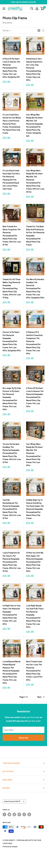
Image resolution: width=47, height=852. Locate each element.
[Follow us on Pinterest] (19, 814)
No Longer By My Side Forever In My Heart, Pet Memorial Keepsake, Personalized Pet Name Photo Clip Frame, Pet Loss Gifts (12, 399)
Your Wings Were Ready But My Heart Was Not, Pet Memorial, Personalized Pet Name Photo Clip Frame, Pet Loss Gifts (34, 455)
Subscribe (23, 737)
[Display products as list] (43, 30)
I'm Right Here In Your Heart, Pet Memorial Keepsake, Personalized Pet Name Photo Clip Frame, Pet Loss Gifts (12, 614)
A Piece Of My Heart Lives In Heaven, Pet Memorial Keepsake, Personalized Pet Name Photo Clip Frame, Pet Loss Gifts (35, 397)
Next (39, 697)
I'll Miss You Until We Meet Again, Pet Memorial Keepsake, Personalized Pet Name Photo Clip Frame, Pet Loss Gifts (34, 561)
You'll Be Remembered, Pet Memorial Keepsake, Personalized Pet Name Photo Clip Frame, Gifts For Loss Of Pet (12, 509)
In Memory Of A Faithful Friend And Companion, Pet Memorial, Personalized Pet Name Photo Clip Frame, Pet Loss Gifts (34, 343)
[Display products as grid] (39, 30)
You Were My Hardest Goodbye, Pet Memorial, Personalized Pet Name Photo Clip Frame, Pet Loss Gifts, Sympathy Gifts (35, 288)
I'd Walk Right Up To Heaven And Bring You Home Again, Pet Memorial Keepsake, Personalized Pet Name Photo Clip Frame (35, 509)
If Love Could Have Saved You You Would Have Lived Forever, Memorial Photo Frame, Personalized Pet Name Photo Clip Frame (12, 123)
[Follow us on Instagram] (14, 814)
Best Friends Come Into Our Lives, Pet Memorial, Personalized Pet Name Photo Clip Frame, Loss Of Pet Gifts (34, 670)
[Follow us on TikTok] (24, 814)
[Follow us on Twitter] (9, 814)
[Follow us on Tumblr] (29, 814)
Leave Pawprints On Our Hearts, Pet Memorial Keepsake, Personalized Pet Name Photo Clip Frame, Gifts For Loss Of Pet (12, 561)
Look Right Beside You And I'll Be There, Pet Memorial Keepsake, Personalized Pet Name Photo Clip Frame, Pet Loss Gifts (35, 616)
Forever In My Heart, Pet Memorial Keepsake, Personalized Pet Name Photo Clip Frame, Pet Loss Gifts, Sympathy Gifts (12, 341)
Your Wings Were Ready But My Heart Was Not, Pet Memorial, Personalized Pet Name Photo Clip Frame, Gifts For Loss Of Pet (35, 181)
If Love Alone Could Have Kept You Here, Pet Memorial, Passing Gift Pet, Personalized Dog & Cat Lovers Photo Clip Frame (11, 179)
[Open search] (31, 8)
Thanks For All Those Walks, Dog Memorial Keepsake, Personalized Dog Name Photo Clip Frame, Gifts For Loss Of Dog (12, 288)
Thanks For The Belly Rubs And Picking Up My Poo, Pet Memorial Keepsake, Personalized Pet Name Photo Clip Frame (35, 235)
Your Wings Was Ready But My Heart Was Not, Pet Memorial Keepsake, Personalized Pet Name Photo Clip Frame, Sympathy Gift (34, 125)
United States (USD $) (12, 801)
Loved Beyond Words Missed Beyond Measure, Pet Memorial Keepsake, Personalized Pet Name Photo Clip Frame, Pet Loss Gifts (11, 672)
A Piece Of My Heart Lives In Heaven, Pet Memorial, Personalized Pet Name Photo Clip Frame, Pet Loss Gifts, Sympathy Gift (11, 67)
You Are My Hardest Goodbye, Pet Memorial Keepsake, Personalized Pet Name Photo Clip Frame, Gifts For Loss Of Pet (12, 453)
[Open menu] (4, 9)
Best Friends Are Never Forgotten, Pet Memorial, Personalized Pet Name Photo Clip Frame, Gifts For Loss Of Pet (12, 235)
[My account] (37, 8)
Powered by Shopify (10, 846)
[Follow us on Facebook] (4, 814)
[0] (42, 8)
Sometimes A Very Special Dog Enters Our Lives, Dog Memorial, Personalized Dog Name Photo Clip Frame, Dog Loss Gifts (34, 69)
